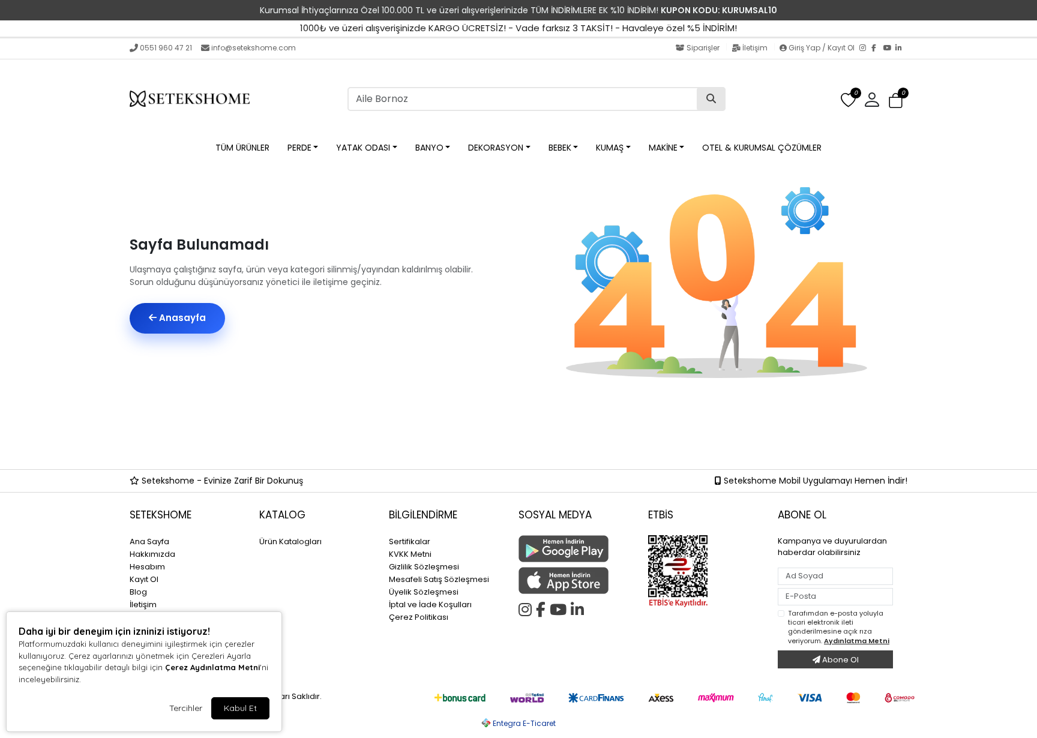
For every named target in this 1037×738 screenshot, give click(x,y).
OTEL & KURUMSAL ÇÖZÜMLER (762, 148)
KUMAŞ (610, 148)
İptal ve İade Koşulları (430, 604)
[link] (518, 10)
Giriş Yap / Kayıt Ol (821, 48)
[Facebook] (877, 49)
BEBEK (560, 148)
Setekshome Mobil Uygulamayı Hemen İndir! (814, 481)
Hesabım (147, 566)
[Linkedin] (579, 607)
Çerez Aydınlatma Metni (212, 667)
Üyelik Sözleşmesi (423, 592)
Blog (138, 592)
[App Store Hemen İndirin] (576, 580)
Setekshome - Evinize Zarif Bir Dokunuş (221, 481)
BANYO (429, 148)
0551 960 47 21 (166, 48)
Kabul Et (240, 708)
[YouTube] (889, 49)
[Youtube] (560, 607)
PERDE (299, 148)
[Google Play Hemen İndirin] (576, 548)
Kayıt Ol (144, 579)
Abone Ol (839, 659)
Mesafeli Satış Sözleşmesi (439, 579)
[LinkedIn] (901, 49)
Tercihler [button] (185, 708)
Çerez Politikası (418, 617)
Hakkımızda (152, 554)
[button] (895, 100)
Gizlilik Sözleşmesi (424, 566)
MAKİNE (663, 148)
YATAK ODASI (363, 148)
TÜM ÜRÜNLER (242, 148)
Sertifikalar (409, 541)
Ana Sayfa (149, 541)
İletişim (755, 48)
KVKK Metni (410, 554)
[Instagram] (865, 49)
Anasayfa (181, 317)
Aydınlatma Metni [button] (856, 641)
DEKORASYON (495, 148)
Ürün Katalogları (290, 541)
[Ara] (711, 99)
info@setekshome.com (253, 48)
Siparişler (703, 48)
